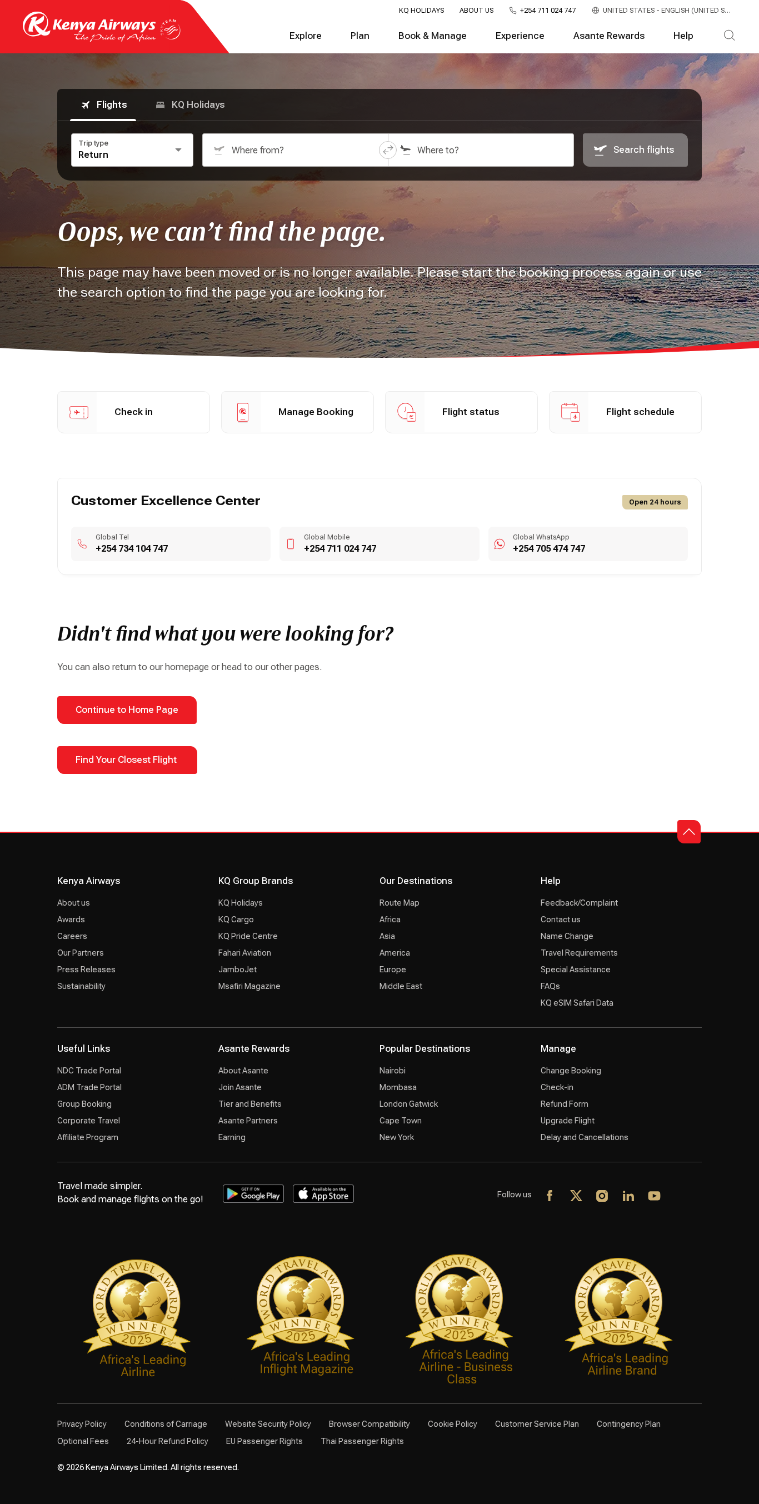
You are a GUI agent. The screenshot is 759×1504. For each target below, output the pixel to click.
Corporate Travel (88, 1120)
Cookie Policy (452, 1424)
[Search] (729, 36)
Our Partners (80, 952)
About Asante (243, 1070)
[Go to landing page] (102, 39)
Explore (305, 36)
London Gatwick (408, 1104)
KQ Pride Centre (248, 936)
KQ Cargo (236, 919)
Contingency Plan (629, 1424)
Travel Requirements (579, 952)
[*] (680, 1197)
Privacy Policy (82, 1424)
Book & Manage (432, 36)
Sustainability (81, 986)
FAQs (550, 986)
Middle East (400, 986)
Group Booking (84, 1104)
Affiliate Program (87, 1137)
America (394, 952)
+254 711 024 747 (548, 10)
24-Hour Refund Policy (167, 1441)
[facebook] (550, 1197)
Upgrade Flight (568, 1120)
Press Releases (86, 969)
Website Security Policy (268, 1424)
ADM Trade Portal (89, 1087)
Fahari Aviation (244, 952)
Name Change (567, 936)
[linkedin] (628, 1197)
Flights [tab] (112, 104)
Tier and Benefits (250, 1104)
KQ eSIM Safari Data (577, 1002)
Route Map (399, 902)
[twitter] (576, 1197)
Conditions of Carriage (165, 1424)
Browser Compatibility (369, 1424)
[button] (388, 150)
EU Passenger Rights (264, 1441)
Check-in (557, 1087)
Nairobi (392, 1070)
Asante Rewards (609, 36)
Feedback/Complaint (579, 902)
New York (396, 1137)
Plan (360, 36)
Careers (72, 936)
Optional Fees (83, 1441)
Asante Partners (248, 1120)
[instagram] (602, 1197)
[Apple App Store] (323, 1194)
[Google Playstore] (253, 1194)
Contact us (561, 919)
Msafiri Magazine (249, 986)
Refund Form (564, 1104)
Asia (387, 936)
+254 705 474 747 (549, 548)
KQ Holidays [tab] (198, 104)
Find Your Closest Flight (127, 760)
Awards (71, 919)
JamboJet (237, 969)
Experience (520, 36)
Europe (392, 969)
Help (683, 36)
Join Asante (240, 1087)
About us (73, 902)
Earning (232, 1137)
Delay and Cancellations (584, 1137)
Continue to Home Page (127, 709)
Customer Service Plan (537, 1424)
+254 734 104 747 (132, 548)
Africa (390, 919)
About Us (476, 10)
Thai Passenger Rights (362, 1441)
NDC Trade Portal (89, 1070)
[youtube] (654, 1197)
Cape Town (400, 1120)
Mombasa (398, 1087)
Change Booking (571, 1070)
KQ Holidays (421, 10)
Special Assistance (576, 969)
